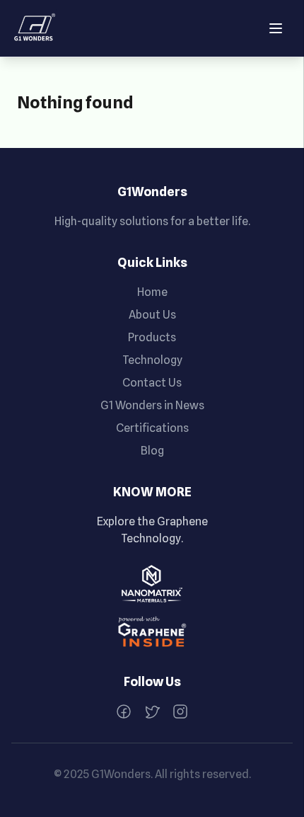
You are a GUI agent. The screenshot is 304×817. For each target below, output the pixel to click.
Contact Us (152, 382)
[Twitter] (152, 711)
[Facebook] (123, 711)
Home (152, 292)
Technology (152, 360)
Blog (152, 450)
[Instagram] (180, 711)
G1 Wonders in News (152, 405)
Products (152, 337)
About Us (152, 314)
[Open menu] (276, 28)
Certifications (152, 428)
